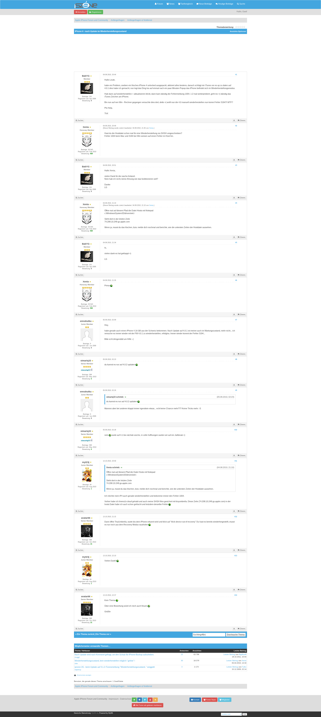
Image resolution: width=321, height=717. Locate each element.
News (171, 4)
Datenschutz (125, 699)
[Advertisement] (160, 52)
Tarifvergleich (186, 4)
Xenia (151, 128)
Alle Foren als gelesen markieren (148, 705)
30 (182, 661)
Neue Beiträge (205, 4)
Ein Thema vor (102, 634)
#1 (236, 75)
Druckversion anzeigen (84, 675)
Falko (244, 667)
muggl (77, 657)
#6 (236, 280)
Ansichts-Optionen (238, 31)
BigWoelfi (242, 654)
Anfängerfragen (118, 20)
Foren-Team (211, 700)
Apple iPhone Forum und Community (91, 20)
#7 (236, 320)
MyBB (110, 713)
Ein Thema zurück (85, 634)
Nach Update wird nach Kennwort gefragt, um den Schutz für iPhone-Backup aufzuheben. (114, 655)
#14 (235, 595)
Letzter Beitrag (229, 654)
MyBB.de (95, 713)
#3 (236, 165)
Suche (242, 4)
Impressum (113, 699)
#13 (235, 556)
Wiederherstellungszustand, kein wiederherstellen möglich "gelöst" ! (105, 661)
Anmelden (81, 12)
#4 (236, 203)
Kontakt (196, 700)
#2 (236, 126)
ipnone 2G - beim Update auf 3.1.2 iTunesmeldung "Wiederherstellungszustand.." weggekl (115, 667)
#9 (236, 390)
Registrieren (96, 12)
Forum (160, 4)
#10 (235, 430)
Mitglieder (225, 700)
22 (182, 654)
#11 (235, 461)
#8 (236, 359)
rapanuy (78, 670)
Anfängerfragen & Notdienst (139, 20)
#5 (236, 242)
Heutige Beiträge (225, 4)
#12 (235, 517)
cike (76, 663)
